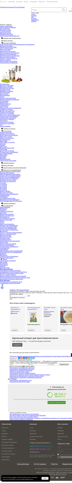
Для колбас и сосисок (7, 142)
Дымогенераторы (6, 132)
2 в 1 (1, 125)
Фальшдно (12, 51)
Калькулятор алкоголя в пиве (20, 382)
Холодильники (11, 54)
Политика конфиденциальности (45, 472)
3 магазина (11, 1)
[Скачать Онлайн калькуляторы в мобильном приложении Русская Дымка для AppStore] (40, 356)
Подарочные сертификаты (9, 116)
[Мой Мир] (24, 358)
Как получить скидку (8, 454)
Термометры (4, 105)
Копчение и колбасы (7, 119)
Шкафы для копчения (7, 134)
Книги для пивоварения (8, 228)
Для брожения (5, 92)
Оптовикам (33, 1)
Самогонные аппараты (8, 27)
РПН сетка (3, 50)
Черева (2, 145)
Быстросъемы (5, 57)
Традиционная (5, 139)
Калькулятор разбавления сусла (21, 380)
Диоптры (3, 54)
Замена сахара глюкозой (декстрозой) (13, 276)
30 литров (3, 188)
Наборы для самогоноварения (10, 108)
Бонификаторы (5, 90)
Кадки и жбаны (5, 191)
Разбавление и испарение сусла (11, 282)
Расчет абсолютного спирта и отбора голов (15, 277)
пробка (33, 21)
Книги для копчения (7, 151)
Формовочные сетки (7, 148)
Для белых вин (5, 238)
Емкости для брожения (8, 98)
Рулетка (54, 464)
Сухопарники (15, 56)
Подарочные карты (6, 258)
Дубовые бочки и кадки (8, 180)
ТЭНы (15, 47)
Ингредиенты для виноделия (10, 241)
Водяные (3, 158)
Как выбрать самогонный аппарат (11, 38)
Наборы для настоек (7, 88)
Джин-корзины (5, 53)
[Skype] (31, 358)
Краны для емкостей (7, 216)
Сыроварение (4, 248)
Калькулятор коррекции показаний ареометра (26, 377)
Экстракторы (15, 53)
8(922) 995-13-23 (37, 446)
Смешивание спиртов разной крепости (13, 272)
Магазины (5, 428)
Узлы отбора (4, 49)
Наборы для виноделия (8, 244)
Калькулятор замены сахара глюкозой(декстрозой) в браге (30, 375)
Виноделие (4, 231)
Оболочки (3, 146)
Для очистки (4, 94)
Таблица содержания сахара (19, 372)
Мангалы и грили (6, 137)
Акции (5, 259)
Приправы (3, 149)
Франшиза (33, 433)
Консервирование (6, 153)
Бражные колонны (6, 46)
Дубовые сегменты (6, 91)
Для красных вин (6, 237)
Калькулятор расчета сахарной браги (22, 373)
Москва (3, 1)
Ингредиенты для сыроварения (11, 252)
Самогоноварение (6, 26)
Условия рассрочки (8, 448)
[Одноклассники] (21, 358)
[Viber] (26, 358)
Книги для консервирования (10, 177)
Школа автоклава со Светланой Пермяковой (14, 167)
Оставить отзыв (7, 451)
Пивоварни (4, 197)
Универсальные (5, 239)
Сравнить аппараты (7, 40)
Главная (13, 290)
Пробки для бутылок (7, 112)
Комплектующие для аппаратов (23, 44)
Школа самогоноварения (9, 43)
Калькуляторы (5, 268)
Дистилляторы (5, 29)
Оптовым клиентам (36, 436)
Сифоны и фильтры (6, 211)
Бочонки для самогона (8, 181)
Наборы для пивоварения (9, 225)
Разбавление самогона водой (10, 270)
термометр (35, 20)
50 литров (3, 190)
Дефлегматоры (5, 56)
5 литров (3, 183)
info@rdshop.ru (35, 452)
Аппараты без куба (6, 34)
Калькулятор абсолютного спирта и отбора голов (27, 376)
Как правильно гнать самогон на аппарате (24, 414)
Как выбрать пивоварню (8, 203)
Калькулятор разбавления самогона (22, 368)
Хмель (2, 221)
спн (32, 17)
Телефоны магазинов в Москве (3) (40, 443)
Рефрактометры (5, 104)
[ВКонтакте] (19, 358)
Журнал (2, 266)
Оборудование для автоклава (10, 171)
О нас (31, 428)
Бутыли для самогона (7, 111)
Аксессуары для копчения (9, 135)
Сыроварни (4, 249)
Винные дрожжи (5, 235)
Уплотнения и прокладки (8, 61)
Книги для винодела (7, 245)
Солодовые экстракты (7, 218)
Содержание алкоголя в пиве (10, 283)
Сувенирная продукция (8, 118)
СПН (8, 50)
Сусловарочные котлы (7, 198)
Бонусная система (7, 445)
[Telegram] (34, 358)
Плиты (2, 97)
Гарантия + (41, 1)
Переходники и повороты (9, 63)
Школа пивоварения (7, 205)
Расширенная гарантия (9, 442)
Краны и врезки (5, 60)
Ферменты (3, 255)
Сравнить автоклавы (7, 165)
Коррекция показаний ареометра (11, 279)
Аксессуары (4, 107)
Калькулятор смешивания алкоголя (22, 369)
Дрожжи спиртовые (7, 85)
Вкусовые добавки (6, 87)
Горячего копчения (6, 122)
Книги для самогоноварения (10, 115)
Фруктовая (3, 141)
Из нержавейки (5, 126)
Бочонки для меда (6, 193)
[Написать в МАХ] (2, 288)
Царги (11, 49)
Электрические (5, 159)
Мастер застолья (52, 1)
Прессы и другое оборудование (11, 232)
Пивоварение (4, 195)
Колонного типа (5, 30)
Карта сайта (5, 459)
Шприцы (3, 144)
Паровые (3, 156)
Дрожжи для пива (6, 220)
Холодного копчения (7, 123)
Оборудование (5, 207)
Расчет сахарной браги (8, 275)
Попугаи (14, 58)
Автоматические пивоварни (9, 200)
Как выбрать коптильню (8, 128)
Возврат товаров (7, 439)
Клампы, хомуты (5, 58)
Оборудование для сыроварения (11, 251)
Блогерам (33, 439)
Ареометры (4, 102)
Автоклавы (3, 155)
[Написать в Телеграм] (2, 286)
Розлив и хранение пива (8, 227)
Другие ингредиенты (7, 224)
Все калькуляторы (23, 290)
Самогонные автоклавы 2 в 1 (10, 36)
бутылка (34, 18)
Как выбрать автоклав (8, 163)
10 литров (3, 184)
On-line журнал (40, 464)
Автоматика (4, 51)
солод (33, 14)
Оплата (26, 1)
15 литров (3, 185)
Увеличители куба (6, 47)
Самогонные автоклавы (8, 161)
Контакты (33, 430)
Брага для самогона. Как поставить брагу (24, 417)
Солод (2, 223)
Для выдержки (5, 95)
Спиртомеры (4, 101)
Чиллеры (3, 210)
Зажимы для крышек (7, 173)
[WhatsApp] (29, 358)
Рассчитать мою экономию (56, 402)
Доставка (19, 1)
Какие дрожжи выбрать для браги (21, 420)
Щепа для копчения (7, 138)
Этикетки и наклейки (7, 114)
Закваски (3, 254)
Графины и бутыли (6, 109)
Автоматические (5, 33)
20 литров (3, 187)
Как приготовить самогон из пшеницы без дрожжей (27, 415)
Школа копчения (6, 131)
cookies (14, 477)
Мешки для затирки (6, 214)
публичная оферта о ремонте (57, 474)
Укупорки (3, 213)
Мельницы (3, 209)
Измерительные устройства (9, 100)
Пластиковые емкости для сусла (11, 201)
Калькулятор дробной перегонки (21, 370)
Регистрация (6, 457)
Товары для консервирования (10, 176)
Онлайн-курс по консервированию (11, 170)
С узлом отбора (5, 32)
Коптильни (3, 121)
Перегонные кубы (6, 44)
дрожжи (34, 16)
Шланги (12, 57)
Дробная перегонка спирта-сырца (11, 273)
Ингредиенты (4, 84)
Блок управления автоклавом (10, 174)
